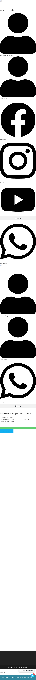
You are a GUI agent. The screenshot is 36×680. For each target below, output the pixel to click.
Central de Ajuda (7, 10)
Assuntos (26, 419)
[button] (18, 218)
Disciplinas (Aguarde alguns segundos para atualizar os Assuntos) (7, 419)
